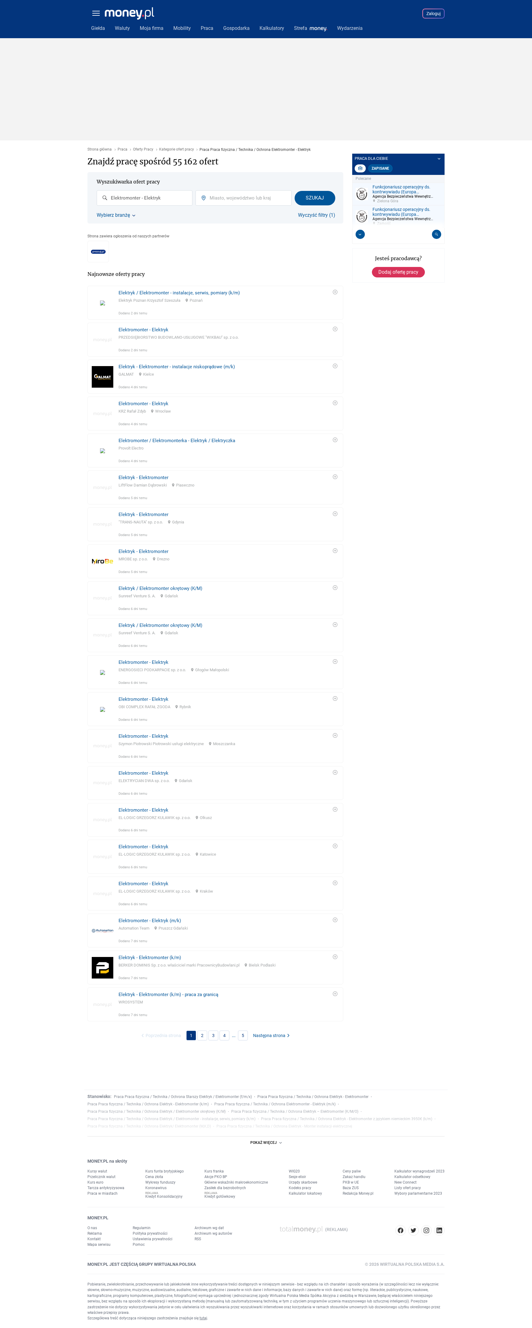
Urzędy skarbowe (303, 1182)
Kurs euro (95, 1182)
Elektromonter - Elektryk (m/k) (150, 920)
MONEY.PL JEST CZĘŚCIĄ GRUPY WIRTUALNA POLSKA (141, 1264)
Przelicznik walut (101, 1177)
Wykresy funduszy (160, 1182)
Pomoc (139, 1244)
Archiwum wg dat (209, 1228)
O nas (92, 1228)
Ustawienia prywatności (152, 1239)
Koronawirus (156, 1188)
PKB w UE (351, 1182)
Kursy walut (97, 1171)
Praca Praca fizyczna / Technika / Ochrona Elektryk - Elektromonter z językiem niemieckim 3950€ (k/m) (346, 1119)
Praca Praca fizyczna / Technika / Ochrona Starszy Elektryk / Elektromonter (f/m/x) (183, 1097)
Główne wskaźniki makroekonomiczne (236, 1182)
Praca (122, 149)
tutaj (203, 1318)
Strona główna (99, 149)
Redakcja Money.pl (358, 1193)
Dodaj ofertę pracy (398, 272)
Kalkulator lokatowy (305, 1193)
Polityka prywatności (150, 1233)
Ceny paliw (352, 1171)
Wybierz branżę (113, 215)
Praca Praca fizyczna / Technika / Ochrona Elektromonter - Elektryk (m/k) (275, 1104)
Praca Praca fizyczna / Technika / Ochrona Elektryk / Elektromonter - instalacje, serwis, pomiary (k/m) (171, 1119)
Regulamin (142, 1228)
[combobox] (144, 198)
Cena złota (154, 1177)
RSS (198, 1239)
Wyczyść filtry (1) (316, 215)
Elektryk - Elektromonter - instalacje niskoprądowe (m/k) (177, 366)
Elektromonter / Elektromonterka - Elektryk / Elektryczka (177, 440)
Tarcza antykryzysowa (105, 1188)
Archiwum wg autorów (213, 1233)
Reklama (94, 1233)
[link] (215, 303)
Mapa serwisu (99, 1244)
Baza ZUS (351, 1188)
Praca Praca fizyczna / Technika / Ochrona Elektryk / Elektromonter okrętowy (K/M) (156, 1111)
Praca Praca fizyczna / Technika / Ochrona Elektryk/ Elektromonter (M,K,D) (149, 1126)
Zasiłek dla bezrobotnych (225, 1188)
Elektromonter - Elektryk (143, 330)
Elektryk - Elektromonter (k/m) (150, 957)
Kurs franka (214, 1171)
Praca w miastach (102, 1193)
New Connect (405, 1182)
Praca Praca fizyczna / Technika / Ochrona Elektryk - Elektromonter (313, 1097)
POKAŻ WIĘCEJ (263, 1142)
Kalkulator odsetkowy (412, 1177)
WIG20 (294, 1171)
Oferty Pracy (143, 149)
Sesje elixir (297, 1177)
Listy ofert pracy (407, 1188)
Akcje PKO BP (215, 1177)
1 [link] (191, 1035)
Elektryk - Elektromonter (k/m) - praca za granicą (168, 994)
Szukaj (315, 198)
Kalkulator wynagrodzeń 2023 (419, 1171)
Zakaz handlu (354, 1177)
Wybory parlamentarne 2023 (418, 1193)
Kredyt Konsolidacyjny (164, 1196)
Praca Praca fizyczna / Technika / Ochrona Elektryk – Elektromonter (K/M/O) (294, 1111)
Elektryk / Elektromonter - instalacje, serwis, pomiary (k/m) (179, 293)
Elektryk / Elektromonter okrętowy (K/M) (160, 588)
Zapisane (380, 168)
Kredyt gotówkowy (219, 1196)
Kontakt (94, 1239)
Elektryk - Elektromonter (143, 477)
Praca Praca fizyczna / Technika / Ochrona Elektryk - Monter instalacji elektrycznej (284, 1126)
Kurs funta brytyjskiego (164, 1171)
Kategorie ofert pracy (176, 149)
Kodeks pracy (300, 1188)
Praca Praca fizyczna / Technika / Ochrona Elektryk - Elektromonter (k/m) (148, 1104)
